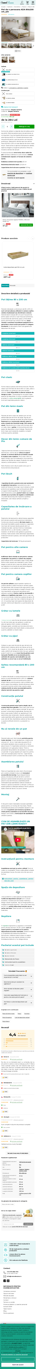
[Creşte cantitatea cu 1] (11, 127)
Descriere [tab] (5, 285)
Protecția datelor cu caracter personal (14, 1354)
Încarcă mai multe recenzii (18, 1153)
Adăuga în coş (24, 126)
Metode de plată (8, 1295)
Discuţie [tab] (12, 285)
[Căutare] (22, 2)
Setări (18, 1359)
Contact (5, 1300)
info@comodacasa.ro (14, 1276)
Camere (21, 1169)
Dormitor (27, 1013)
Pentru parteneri (8, 1313)
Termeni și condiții (9, 1302)
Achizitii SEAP (7, 1306)
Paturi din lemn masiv (8, 1013)
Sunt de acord (17, 1365)
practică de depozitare (15, 173)
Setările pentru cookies (16, 1347)
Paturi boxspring (7, 1017)
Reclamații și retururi (9, 1298)
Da (20, 1167)
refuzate (18, 1350)
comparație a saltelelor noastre (18, 88)
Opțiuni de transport (11, 107)
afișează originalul (18, 1100)
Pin (20, 1164)
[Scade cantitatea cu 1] (3, 127)
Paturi (19, 1013)
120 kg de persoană (25, 1162)
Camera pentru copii (24, 1170)
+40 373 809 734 (12, 1271)
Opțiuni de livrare (8, 1293)
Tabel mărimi (7, 1309)
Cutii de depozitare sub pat (22, 1017)
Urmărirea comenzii (9, 1291)
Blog (4, 1311)
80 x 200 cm (22, 1173)
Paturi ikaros (5, 1021)
